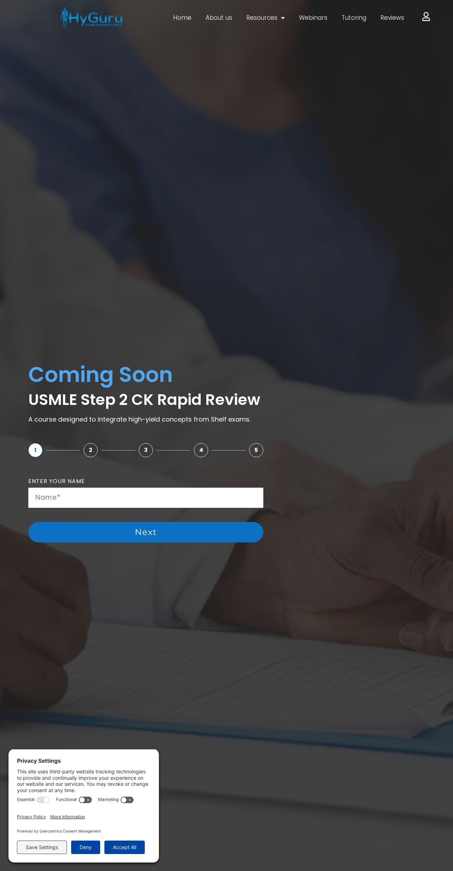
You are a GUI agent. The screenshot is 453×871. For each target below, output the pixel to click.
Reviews (392, 17)
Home (182, 17)
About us (219, 17)
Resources (261, 17)
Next (146, 532)
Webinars (313, 17)
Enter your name (56, 481)
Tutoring (354, 17)
